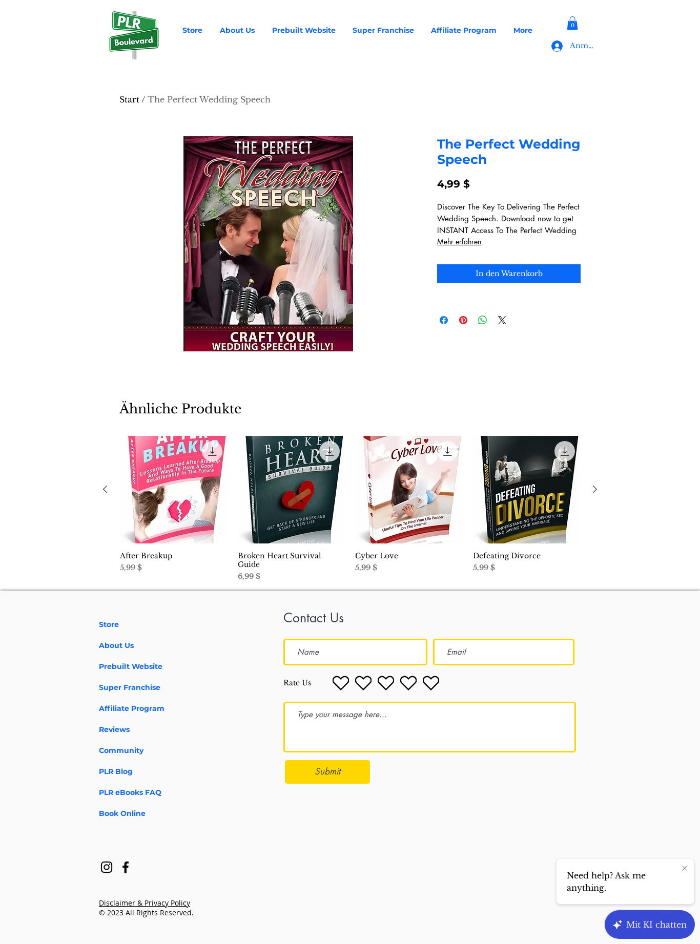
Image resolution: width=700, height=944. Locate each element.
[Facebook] (125, 867)
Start (129, 99)
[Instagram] (106, 867)
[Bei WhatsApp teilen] (483, 320)
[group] (350, 508)
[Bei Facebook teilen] (444, 320)
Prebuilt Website (130, 666)
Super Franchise (129, 687)
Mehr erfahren (459, 241)
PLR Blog (116, 771)
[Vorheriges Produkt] (105, 489)
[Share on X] (502, 320)
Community (121, 750)
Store (109, 624)
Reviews (114, 729)
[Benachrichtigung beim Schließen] (685, 868)
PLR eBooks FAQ (130, 792)
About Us (116, 645)
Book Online (122, 813)
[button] (572, 23)
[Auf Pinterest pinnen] (463, 320)
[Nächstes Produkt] (595, 489)
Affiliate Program (131, 708)
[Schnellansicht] (174, 489)
